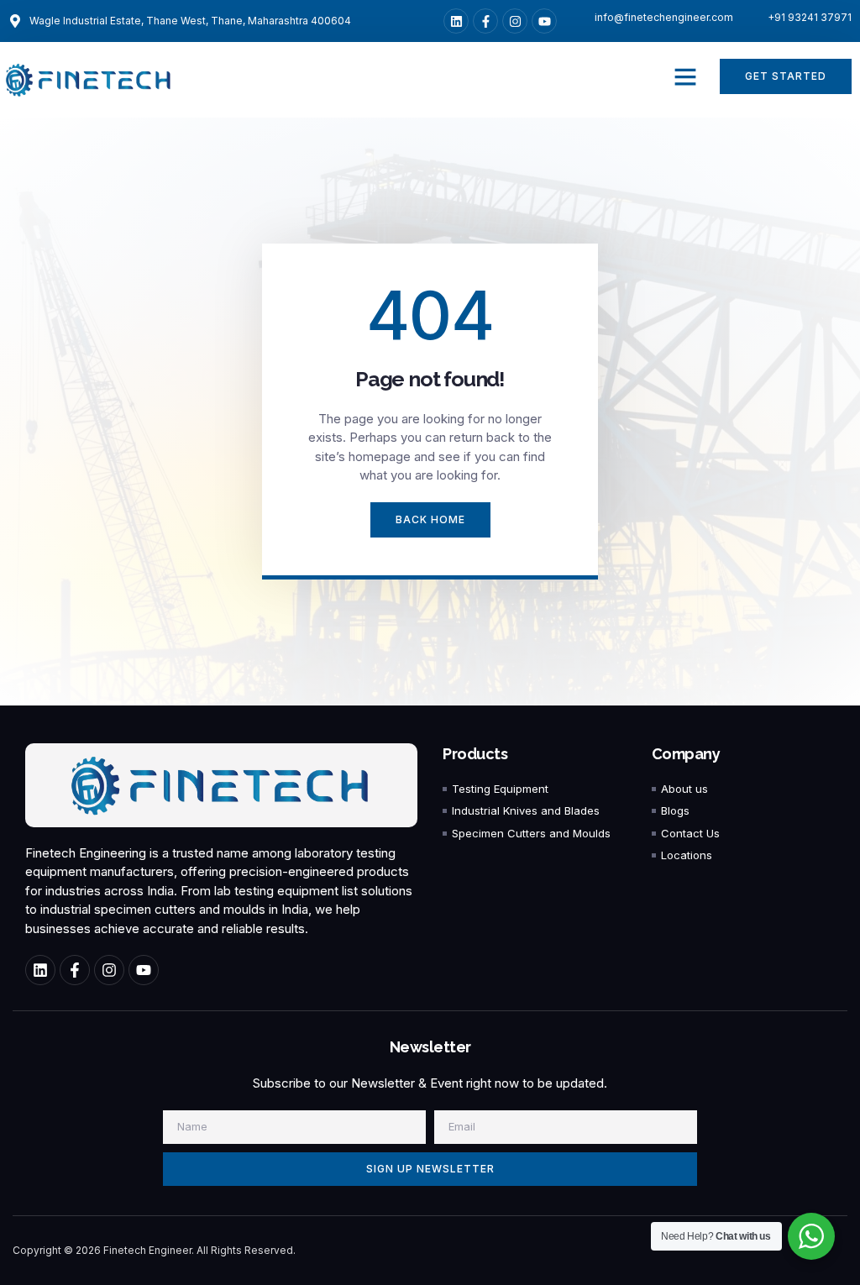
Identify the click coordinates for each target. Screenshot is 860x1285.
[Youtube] (544, 21)
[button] (685, 76)
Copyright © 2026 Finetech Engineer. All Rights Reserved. (154, 1250)
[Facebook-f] (485, 21)
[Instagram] (514, 21)
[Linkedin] (456, 21)
